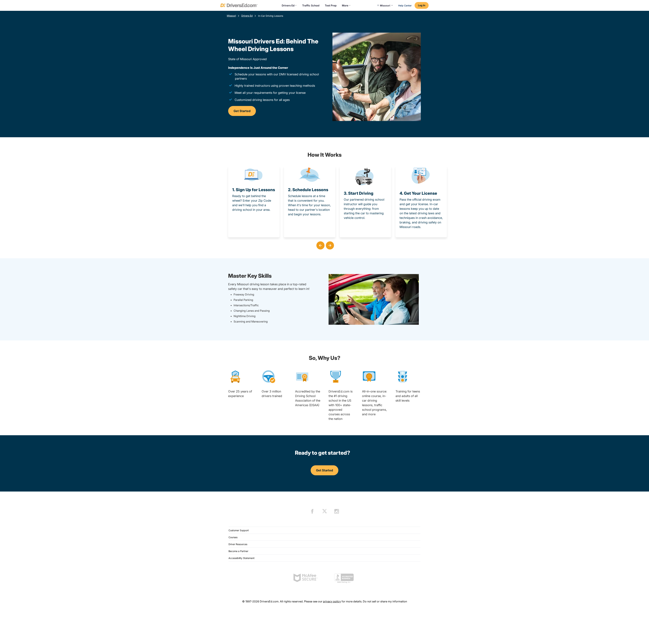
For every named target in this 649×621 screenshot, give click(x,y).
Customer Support (239, 530)
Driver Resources (238, 544)
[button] (319, 244)
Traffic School (310, 5)
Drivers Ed (288, 5)
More (345, 5)
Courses (233, 537)
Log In (421, 5)
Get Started (242, 111)
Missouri (231, 15)
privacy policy (332, 601)
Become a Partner (238, 551)
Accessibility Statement (242, 558)
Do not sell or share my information (385, 601)
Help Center (405, 5)
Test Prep (330, 5)
